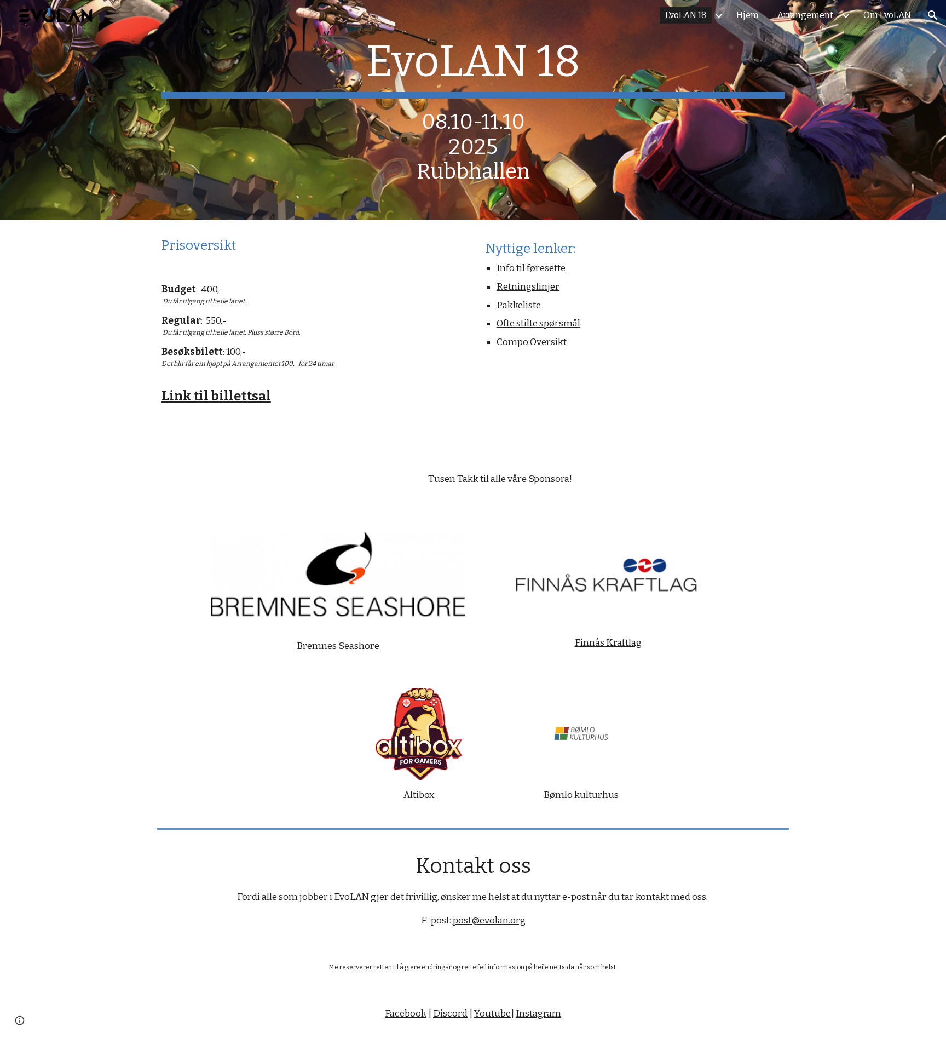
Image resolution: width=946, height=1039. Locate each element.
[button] (933, 15)
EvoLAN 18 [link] (685, 15)
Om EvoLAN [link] (887, 15)
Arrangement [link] (805, 15)
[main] (473, 110)
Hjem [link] (747, 15)
